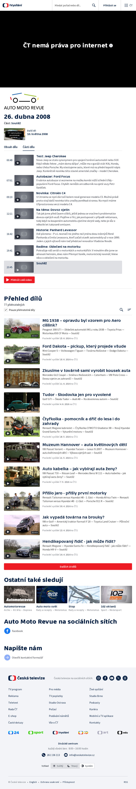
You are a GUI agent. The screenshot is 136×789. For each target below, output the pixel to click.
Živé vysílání (96, 689)
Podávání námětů (59, 716)
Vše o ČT (53, 722)
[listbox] (73, 766)
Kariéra (93, 709)
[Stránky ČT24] (13, 733)
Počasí (52, 709)
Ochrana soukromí (49, 782)
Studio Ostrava (57, 702)
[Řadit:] (129, 309)
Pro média (55, 689)
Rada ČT (13, 709)
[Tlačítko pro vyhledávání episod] (121, 310)
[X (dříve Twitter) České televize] (118, 678)
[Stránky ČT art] (103, 733)
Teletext (13, 702)
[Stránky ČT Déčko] (83, 733)
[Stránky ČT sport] (35, 733)
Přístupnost (69, 782)
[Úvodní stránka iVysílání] (15, 5)
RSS (126, 782)
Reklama (13, 696)
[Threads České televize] (125, 678)
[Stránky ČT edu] (122, 733)
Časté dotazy (15, 722)
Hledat (94, 5)
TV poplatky (56, 696)
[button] (25, 164)
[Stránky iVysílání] (61, 733)
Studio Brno (96, 696)
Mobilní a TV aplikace (101, 716)
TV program (15, 689)
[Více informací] (111, 46)
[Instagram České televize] (98, 678)
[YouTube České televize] (111, 678)
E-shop (12, 716)
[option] (58, 765)
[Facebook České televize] (105, 678)
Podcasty (94, 702)
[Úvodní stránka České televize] (26, 678)
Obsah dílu (10, 147)
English (33, 782)
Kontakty (94, 722)
